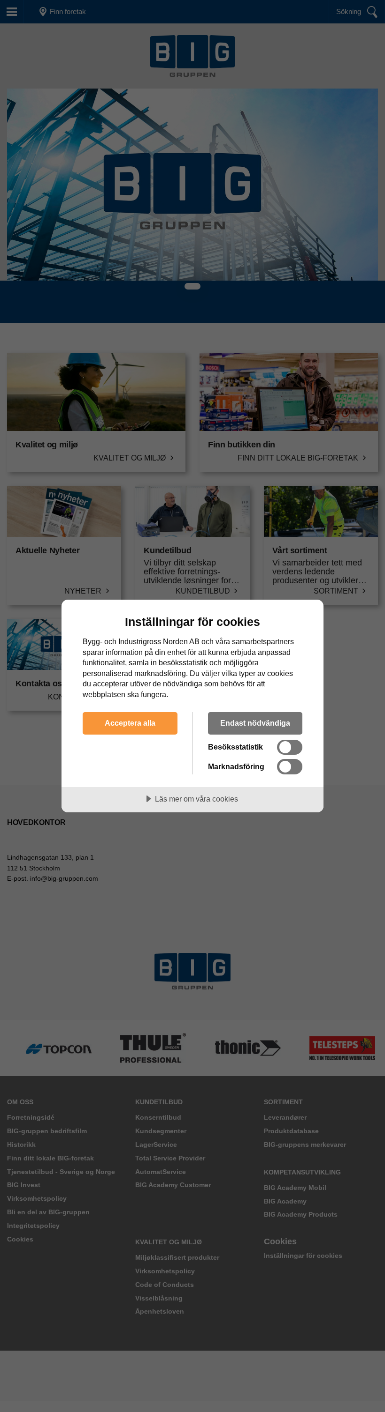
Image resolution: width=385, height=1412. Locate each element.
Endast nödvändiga (255, 723)
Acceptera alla (130, 723)
